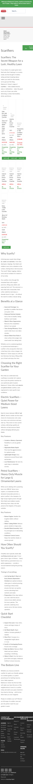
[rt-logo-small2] (3, 10)
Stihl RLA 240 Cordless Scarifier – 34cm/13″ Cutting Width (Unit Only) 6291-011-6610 (4, 123)
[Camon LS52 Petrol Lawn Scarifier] (4, 163)
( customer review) (12, 115)
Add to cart (6, 158)
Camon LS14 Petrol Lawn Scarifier (19, 177)
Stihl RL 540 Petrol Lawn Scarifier (12, 122)
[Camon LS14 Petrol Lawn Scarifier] (19, 163)
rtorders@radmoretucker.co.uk (8, 752)
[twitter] (6, 770)
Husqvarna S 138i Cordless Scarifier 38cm (20, 132)
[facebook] (2, 770)
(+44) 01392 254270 (3, 745)
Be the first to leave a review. (19, 125)
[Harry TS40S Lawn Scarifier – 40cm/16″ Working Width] (4, 195)
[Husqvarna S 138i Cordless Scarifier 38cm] (19, 101)
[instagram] (10, 770)
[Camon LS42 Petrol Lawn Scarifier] (12, 163)
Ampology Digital (10, 779)
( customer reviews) (5, 107)
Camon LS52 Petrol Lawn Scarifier (4, 177)
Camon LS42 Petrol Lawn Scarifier (12, 177)
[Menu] (3, 18)
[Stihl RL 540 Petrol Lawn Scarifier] (12, 101)
